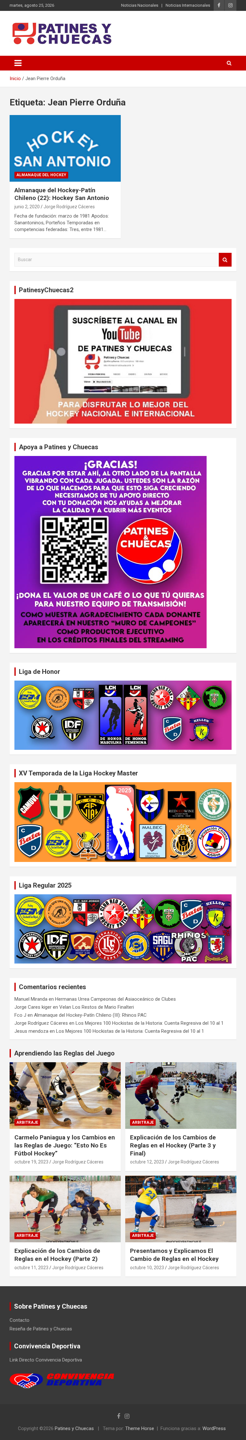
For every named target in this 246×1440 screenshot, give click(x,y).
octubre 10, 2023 (147, 1267)
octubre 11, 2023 (31, 1267)
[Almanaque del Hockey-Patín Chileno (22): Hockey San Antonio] (65, 148)
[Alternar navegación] (18, 63)
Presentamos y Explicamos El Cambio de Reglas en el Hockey (174, 1254)
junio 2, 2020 (27, 206)
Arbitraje (27, 1122)
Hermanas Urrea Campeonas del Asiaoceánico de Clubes (115, 999)
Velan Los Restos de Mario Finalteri (96, 1007)
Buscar (225, 260)
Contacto (19, 1320)
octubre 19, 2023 (31, 1161)
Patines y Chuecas (74, 1428)
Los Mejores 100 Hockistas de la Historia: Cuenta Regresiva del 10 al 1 (150, 1023)
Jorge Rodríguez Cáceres (69, 206)
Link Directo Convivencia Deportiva (46, 1360)
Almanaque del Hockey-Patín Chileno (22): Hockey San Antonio (61, 194)
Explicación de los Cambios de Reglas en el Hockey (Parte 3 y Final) (173, 1145)
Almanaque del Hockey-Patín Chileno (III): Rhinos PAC (90, 1015)
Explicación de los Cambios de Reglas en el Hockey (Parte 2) (57, 1254)
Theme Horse (139, 1428)
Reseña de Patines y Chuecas (41, 1329)
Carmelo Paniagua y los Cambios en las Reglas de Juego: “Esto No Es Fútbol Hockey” (64, 1145)
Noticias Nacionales (139, 5)
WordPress (214, 1428)
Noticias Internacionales (188, 5)
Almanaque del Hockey (41, 175)
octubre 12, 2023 (147, 1161)
